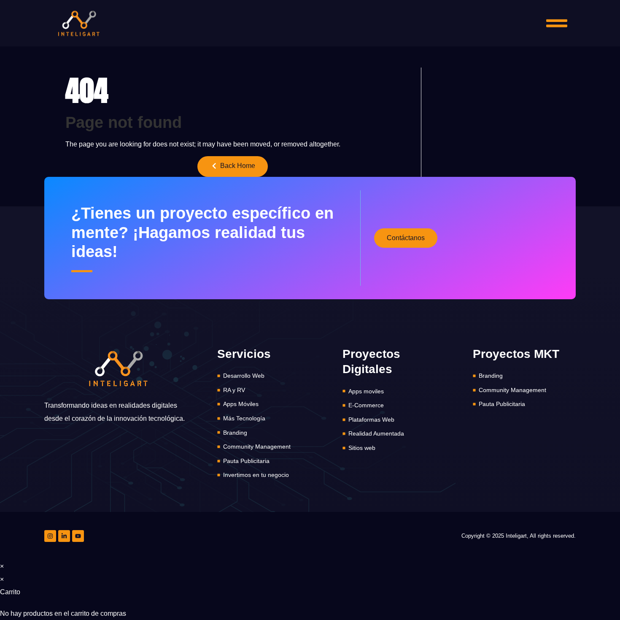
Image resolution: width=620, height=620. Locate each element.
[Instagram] (50, 536)
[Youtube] (78, 536)
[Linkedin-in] (64, 536)
